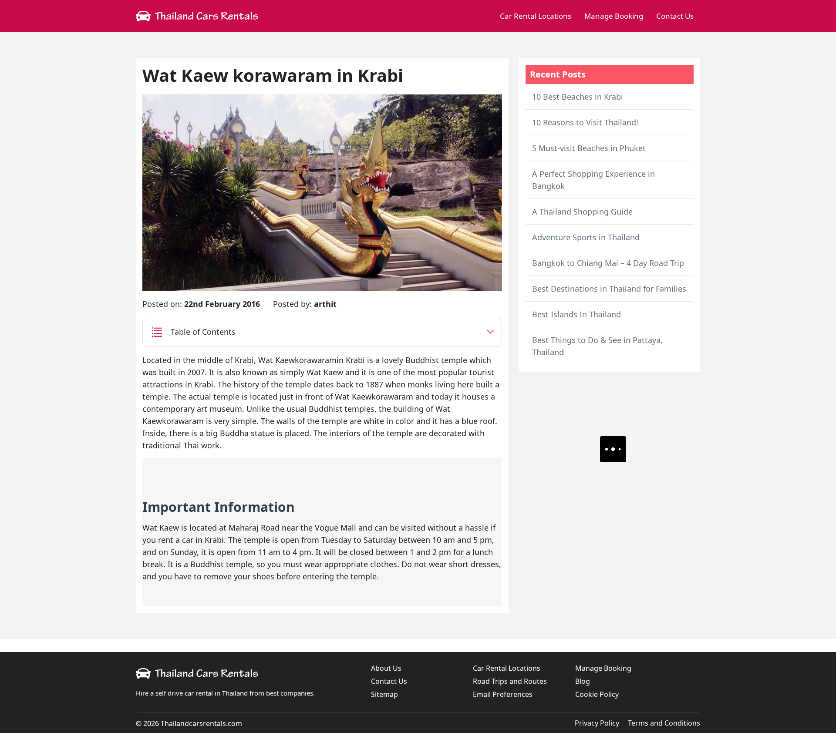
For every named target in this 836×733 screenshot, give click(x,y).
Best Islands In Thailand (576, 314)
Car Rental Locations (535, 16)
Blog (582, 681)
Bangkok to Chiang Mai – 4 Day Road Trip (608, 263)
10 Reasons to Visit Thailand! (585, 122)
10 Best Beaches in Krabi (577, 96)
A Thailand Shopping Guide (582, 211)
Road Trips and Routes (510, 681)
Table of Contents (203, 331)
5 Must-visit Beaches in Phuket (589, 148)
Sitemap (384, 694)
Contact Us (675, 16)
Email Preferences (503, 694)
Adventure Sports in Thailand (586, 237)
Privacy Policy (597, 723)
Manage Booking (613, 16)
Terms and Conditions (664, 723)
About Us (386, 668)
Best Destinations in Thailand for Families (609, 288)
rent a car (175, 540)
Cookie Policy (597, 694)
